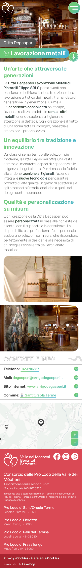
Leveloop (28, 564)
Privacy (9, 558)
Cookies (22, 558)
